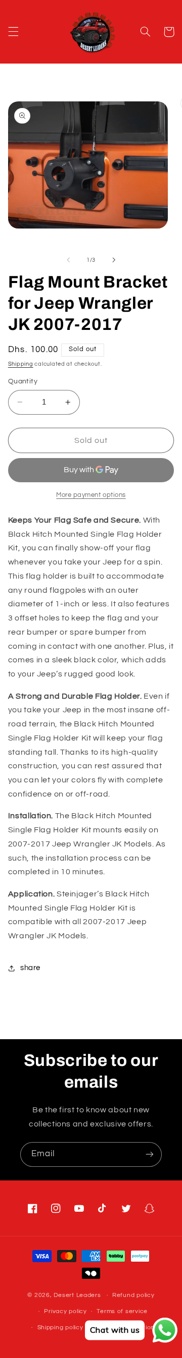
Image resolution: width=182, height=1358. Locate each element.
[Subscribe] (149, 1154)
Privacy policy (65, 1311)
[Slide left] (68, 260)
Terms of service (122, 1311)
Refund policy (133, 1295)
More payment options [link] (91, 495)
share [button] (30, 968)
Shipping (20, 364)
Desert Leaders (77, 1295)
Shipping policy (60, 1327)
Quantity (22, 381)
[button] (13, 31)
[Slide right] (114, 260)
